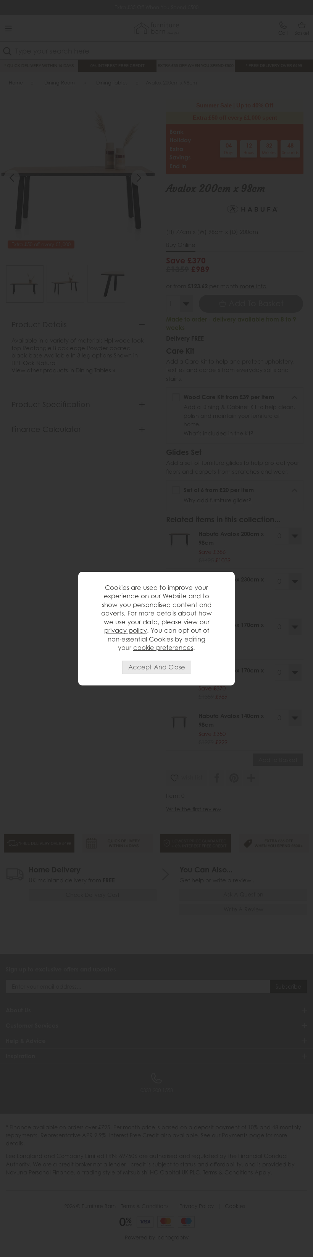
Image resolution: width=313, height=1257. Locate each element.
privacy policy (125, 630)
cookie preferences (163, 647)
